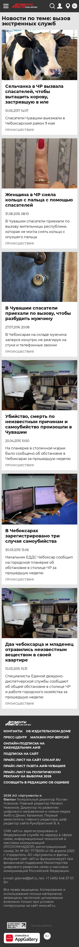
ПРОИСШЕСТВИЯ (19, 129)
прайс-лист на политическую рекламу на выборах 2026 (32, 774)
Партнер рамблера (41, 925)
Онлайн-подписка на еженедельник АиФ (24, 745)
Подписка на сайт (21, 754)
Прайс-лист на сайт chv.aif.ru (32, 760)
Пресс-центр (15, 737)
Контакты (13, 731)
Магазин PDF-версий (49, 737)
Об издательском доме (48, 731)
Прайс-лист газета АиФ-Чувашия (34, 766)
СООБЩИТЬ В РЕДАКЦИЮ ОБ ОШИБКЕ (36, 782)
